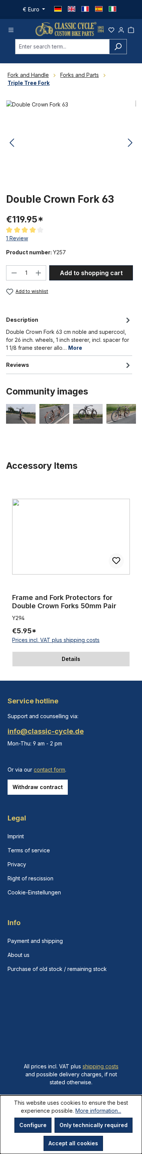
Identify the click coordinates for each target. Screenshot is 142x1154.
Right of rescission (30, 878)
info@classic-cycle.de (46, 731)
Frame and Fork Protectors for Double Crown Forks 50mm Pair (64, 601)
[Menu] (11, 29)
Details (71, 659)
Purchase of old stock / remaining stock (57, 969)
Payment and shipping (35, 941)
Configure (33, 1125)
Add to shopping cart (91, 273)
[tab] (69, 333)
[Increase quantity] (39, 272)
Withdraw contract (37, 787)
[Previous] (11, 143)
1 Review (17, 238)
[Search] (118, 46)
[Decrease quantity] (14, 272)
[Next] (130, 143)
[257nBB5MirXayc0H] (71, 143)
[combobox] (62, 46)
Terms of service (29, 850)
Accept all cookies (73, 1143)
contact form (49, 769)
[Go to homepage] (70, 29)
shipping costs (101, 1066)
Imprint (16, 836)
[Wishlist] (111, 29)
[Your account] (121, 29)
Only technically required (93, 1125)
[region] (71, 575)
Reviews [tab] (17, 365)
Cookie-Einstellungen (34, 892)
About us (19, 955)
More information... (98, 1110)
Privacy (17, 864)
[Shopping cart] (131, 29)
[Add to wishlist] (116, 560)
